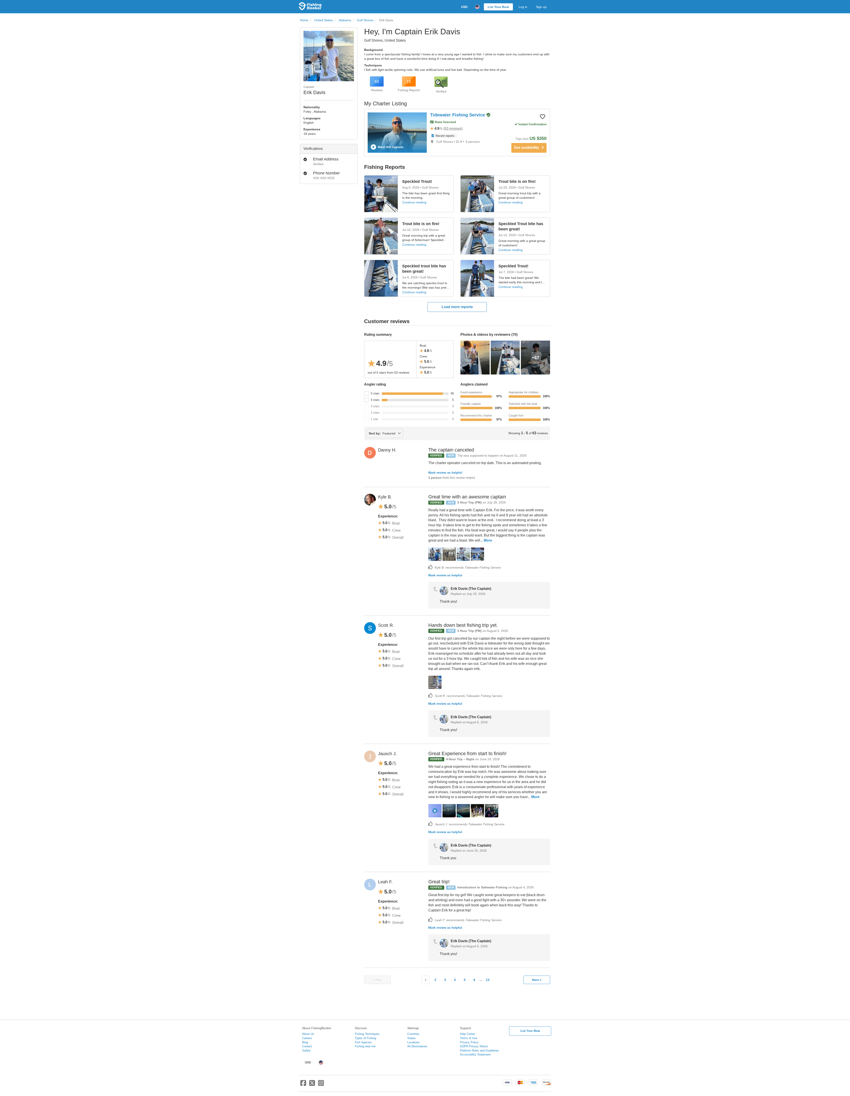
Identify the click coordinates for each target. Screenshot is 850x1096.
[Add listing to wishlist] (543, 116)
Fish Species (363, 1042)
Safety (306, 1050)
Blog (305, 1042)
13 (487, 980)
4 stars (375, 399)
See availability (528, 147)
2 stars (375, 412)
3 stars (375, 406)
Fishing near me (365, 1046)
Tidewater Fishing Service (458, 114)
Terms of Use (468, 1038)
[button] (488, 115)
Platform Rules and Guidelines (479, 1050)
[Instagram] (321, 1084)
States (411, 1038)
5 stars (375, 393)
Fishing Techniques (367, 1034)
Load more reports (457, 307)
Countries (413, 1034)
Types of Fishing (365, 1038)
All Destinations (417, 1046)
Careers (307, 1038)
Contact (307, 1046)
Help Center (467, 1034)
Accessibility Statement (475, 1054)
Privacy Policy (469, 1042)
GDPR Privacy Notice (474, 1046)
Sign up (541, 7)
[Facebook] (303, 1084)
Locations (413, 1042)
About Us (308, 1034)
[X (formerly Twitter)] (312, 1084)
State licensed (445, 122)
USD (464, 7)
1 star (374, 419)
